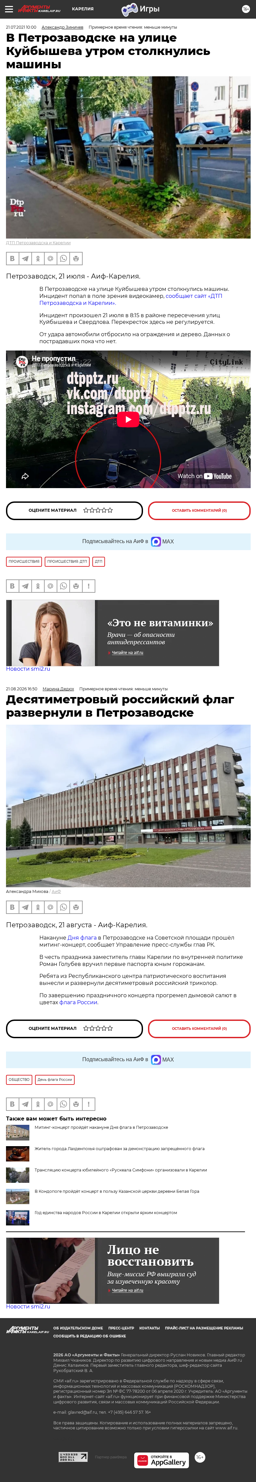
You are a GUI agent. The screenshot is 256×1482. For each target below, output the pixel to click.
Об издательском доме (78, 1328)
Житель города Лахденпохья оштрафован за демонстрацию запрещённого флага (120, 1148)
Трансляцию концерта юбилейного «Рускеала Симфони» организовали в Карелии (121, 1169)
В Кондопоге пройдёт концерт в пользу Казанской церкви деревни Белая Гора (117, 1191)
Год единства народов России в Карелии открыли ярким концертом (106, 1212)
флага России (77, 1002)
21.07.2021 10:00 (21, 27)
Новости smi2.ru (28, 669)
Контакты (149, 1328)
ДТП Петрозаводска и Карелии (38, 242)
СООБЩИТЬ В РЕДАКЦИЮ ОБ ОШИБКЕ (89, 1336)
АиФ (56, 891)
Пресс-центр (121, 1328)
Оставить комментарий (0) (199, 510)
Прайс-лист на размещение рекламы (204, 1328)
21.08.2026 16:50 (21, 688)
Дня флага (82, 938)
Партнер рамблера (111, 1457)
